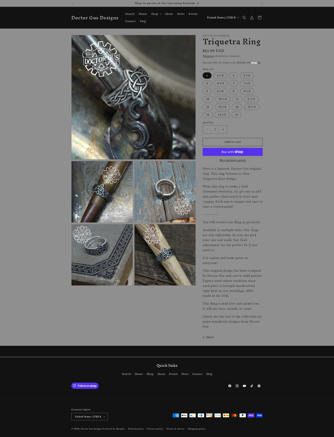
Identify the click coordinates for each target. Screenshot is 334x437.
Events (173, 373)
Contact (197, 373)
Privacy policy (155, 429)
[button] (156, 14)
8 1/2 (220, 91)
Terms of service (175, 429)
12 (207, 106)
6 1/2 (220, 83)
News (185, 373)
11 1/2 (251, 99)
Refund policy (136, 429)
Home (139, 373)
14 (207, 114)
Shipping (208, 56)
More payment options (233, 160)
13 (237, 106)
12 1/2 (222, 106)
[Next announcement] (261, 3)
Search (126, 373)
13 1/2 (252, 106)
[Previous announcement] (72, 3)
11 (237, 99)
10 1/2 (223, 99)
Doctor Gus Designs (91, 429)
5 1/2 (247, 75)
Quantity (208, 122)
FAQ (209, 373)
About (161, 373)
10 (207, 99)
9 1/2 (247, 91)
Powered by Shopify (114, 429)
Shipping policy (196, 429)
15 (236, 114)
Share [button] (210, 337)
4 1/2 (220, 75)
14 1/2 (222, 114)
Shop (150, 373)
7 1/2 (247, 83)
